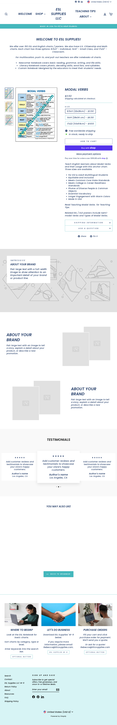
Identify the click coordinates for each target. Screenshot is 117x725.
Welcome (25, 14)
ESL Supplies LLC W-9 (14, 683)
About (85, 16)
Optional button (21, 657)
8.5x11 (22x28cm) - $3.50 (80, 111)
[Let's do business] (58, 614)
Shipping (69, 98)
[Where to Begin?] (22, 614)
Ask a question (88, 228)
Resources (9, 694)
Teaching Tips (85, 11)
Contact (8, 679)
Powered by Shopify (58, 716)
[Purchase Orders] (95, 614)
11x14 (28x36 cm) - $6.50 (80, 117)
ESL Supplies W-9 (58, 652)
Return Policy (11, 686)
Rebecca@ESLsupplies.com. (58, 647)
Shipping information (88, 222)
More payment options (88, 154)
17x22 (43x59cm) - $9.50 (80, 123)
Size (67, 107)
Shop (39, 14)
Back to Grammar (60, 574)
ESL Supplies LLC (58, 14)
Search (8, 676)
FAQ (6, 697)
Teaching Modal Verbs (83, 204)
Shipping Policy (12, 701)
